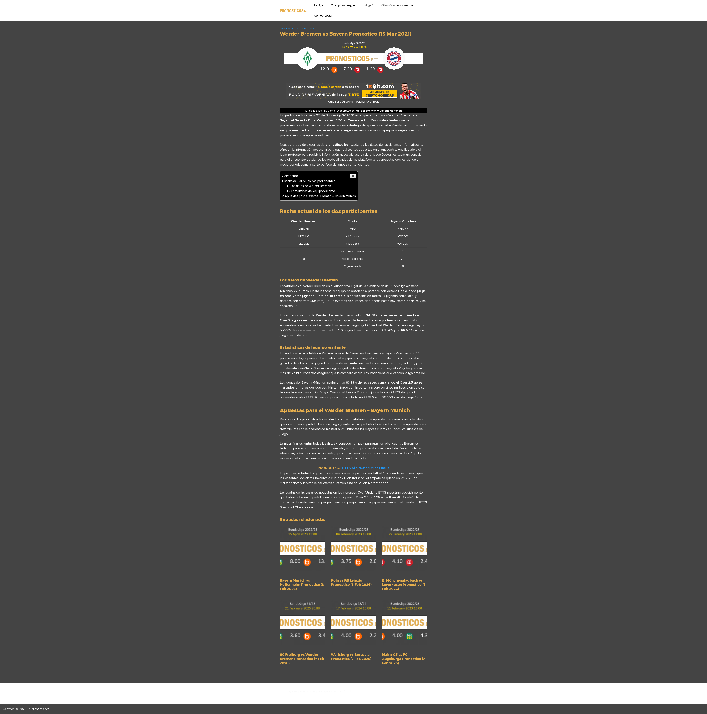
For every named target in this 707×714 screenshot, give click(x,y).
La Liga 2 (368, 5)
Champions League (343, 5)
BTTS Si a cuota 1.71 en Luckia (365, 468)
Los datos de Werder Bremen (310, 186)
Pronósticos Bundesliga (297, 28)
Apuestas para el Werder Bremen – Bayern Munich (320, 196)
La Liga (318, 5)
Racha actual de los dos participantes (309, 181)
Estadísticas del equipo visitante (313, 191)
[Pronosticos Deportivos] (293, 10)
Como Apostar (323, 15)
